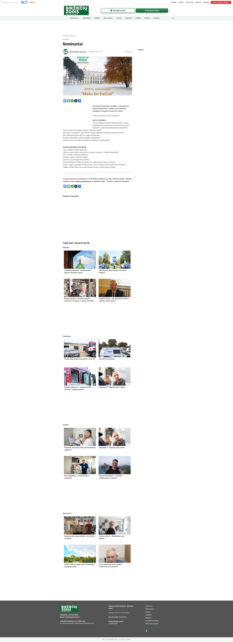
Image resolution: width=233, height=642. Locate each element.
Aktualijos (66, 39)
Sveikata (65, 425)
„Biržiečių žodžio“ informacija (77, 51)
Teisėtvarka (67, 336)
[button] (173, 18)
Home (64, 36)
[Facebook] (22, 2)
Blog (68, 36)
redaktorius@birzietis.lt (83, 181)
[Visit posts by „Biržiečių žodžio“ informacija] (65, 51)
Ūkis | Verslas (67, 513)
